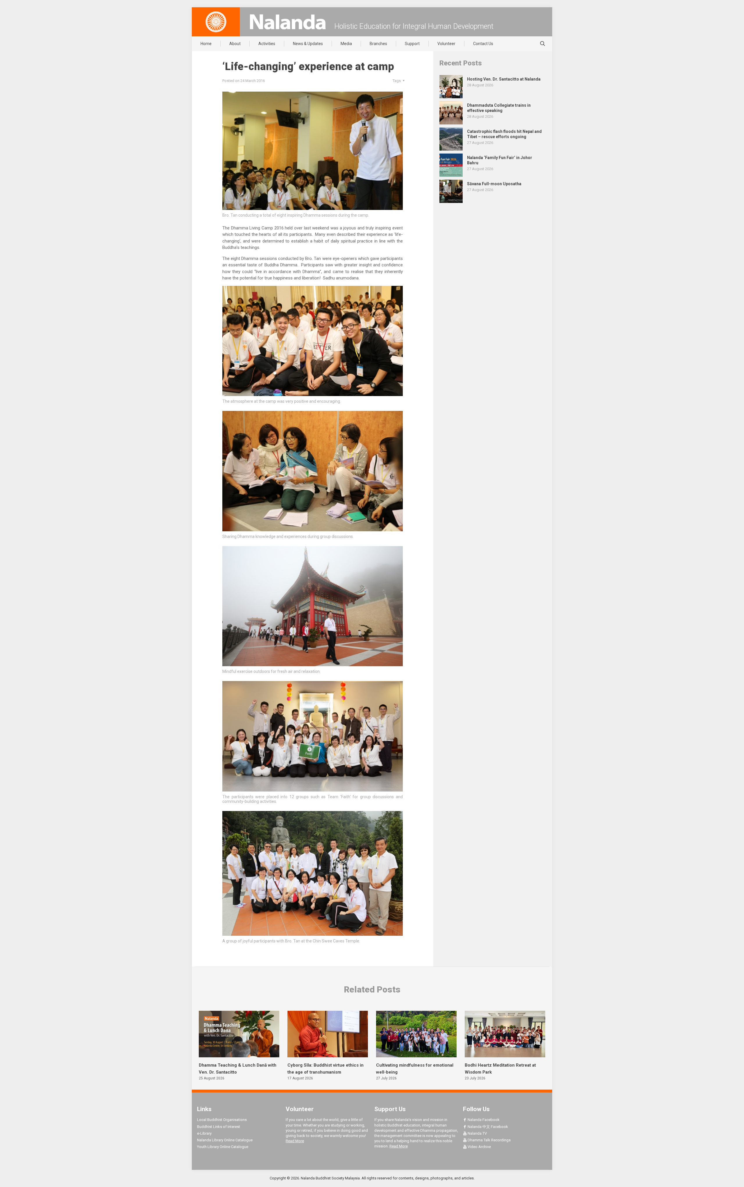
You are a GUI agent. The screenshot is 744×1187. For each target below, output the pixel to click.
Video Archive (479, 1147)
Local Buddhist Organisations (222, 1120)
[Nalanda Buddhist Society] (287, 21)
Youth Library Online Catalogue (222, 1147)
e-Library (204, 1133)
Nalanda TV (477, 1133)
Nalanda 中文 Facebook (487, 1126)
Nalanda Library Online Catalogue (225, 1140)
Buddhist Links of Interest (218, 1126)
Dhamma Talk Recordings (489, 1140)
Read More (295, 1141)
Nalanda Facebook (483, 1120)
